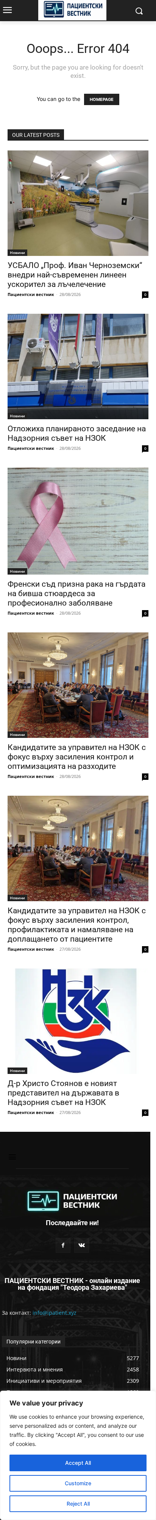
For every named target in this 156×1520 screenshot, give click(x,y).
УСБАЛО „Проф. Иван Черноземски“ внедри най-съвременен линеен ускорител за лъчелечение (75, 275)
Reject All (78, 1503)
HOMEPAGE (102, 99)
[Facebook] (63, 1245)
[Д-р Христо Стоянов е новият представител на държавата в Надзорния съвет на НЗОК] (78, 1021)
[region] (78, 1455)
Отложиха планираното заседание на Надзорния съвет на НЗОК (77, 433)
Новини (17, 252)
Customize (78, 1483)
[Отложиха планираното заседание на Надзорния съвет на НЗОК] (78, 366)
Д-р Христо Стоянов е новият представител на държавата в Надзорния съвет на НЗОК (63, 1093)
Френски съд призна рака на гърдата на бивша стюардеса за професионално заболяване (76, 593)
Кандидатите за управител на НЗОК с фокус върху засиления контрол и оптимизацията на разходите (77, 757)
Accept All (78, 1463)
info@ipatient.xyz (54, 1312)
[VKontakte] (81, 1245)
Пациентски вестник (31, 294)
